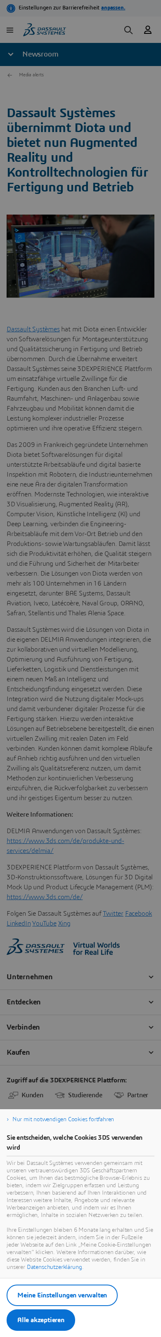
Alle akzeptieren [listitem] (40, 1320)
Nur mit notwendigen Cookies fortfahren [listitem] (63, 1119)
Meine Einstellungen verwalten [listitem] (62, 1295)
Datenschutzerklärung (54, 1267)
